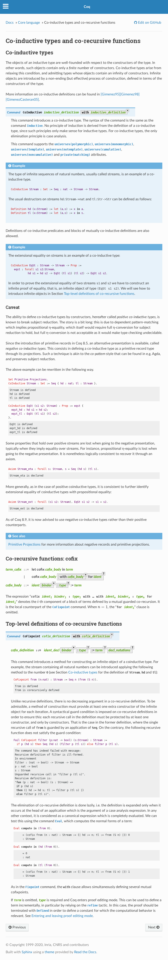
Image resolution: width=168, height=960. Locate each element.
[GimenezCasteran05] (22, 99)
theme (49, 952)
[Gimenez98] (130, 94)
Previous (19, 927)
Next (152, 927)
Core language (29, 22)
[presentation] (37, 602)
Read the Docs (85, 952)
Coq (87, 7)
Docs (10, 22)
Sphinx (27, 952)
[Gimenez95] (110, 94)
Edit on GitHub (149, 22)
